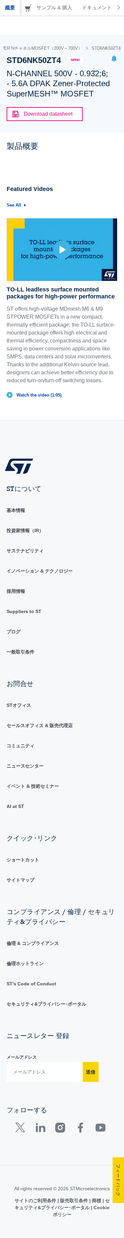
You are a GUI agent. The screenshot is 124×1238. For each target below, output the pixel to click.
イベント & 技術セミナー (33, 786)
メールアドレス (22, 1057)
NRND (75, 60)
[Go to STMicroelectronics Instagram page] (60, 1129)
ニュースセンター (25, 766)
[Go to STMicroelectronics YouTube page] (100, 1129)
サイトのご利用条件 (36, 1200)
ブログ (14, 631)
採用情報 (16, 591)
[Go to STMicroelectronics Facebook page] (80, 1129)
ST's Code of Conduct (31, 983)
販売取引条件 (74, 1200)
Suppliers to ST (24, 611)
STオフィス (19, 705)
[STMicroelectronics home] (21, 465)
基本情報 (16, 510)
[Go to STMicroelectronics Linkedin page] (40, 1129)
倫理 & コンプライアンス (33, 943)
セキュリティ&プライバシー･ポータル (46, 1004)
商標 (97, 1200)
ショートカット (23, 859)
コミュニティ (20, 745)
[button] (114, 59)
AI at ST (15, 806)
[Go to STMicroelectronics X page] (21, 1129)
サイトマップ (20, 880)
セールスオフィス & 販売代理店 (40, 725)
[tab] (10, 7)
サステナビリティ (25, 550)
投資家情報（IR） (25, 530)
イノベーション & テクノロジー (40, 571)
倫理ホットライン (25, 963)
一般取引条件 (20, 651)
